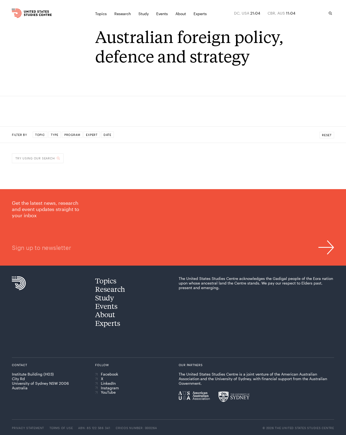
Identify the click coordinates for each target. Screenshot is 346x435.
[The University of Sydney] (233, 396)
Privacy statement (28, 428)
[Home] (20, 13)
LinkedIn (108, 383)
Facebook (109, 374)
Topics (105, 280)
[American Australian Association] (194, 395)
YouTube (108, 392)
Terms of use (61, 428)
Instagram (110, 388)
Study (104, 297)
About (105, 314)
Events (106, 306)
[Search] (330, 13)
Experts (107, 323)
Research (110, 289)
